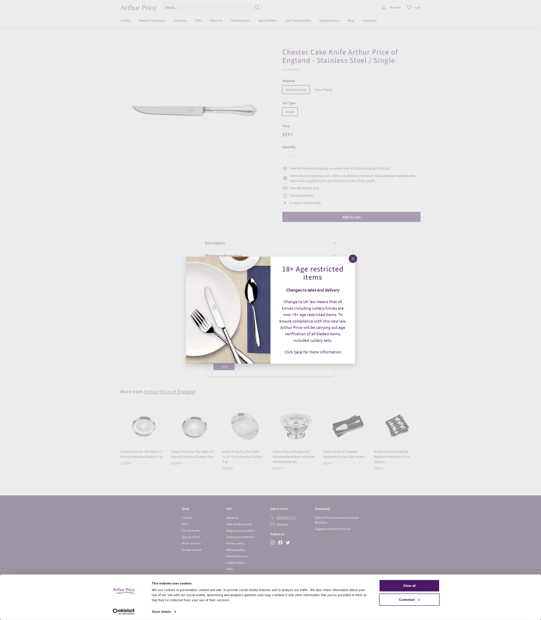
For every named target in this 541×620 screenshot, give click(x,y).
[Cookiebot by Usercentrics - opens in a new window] (123, 612)
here (298, 351)
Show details (161, 611)
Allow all (409, 585)
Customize (407, 599)
